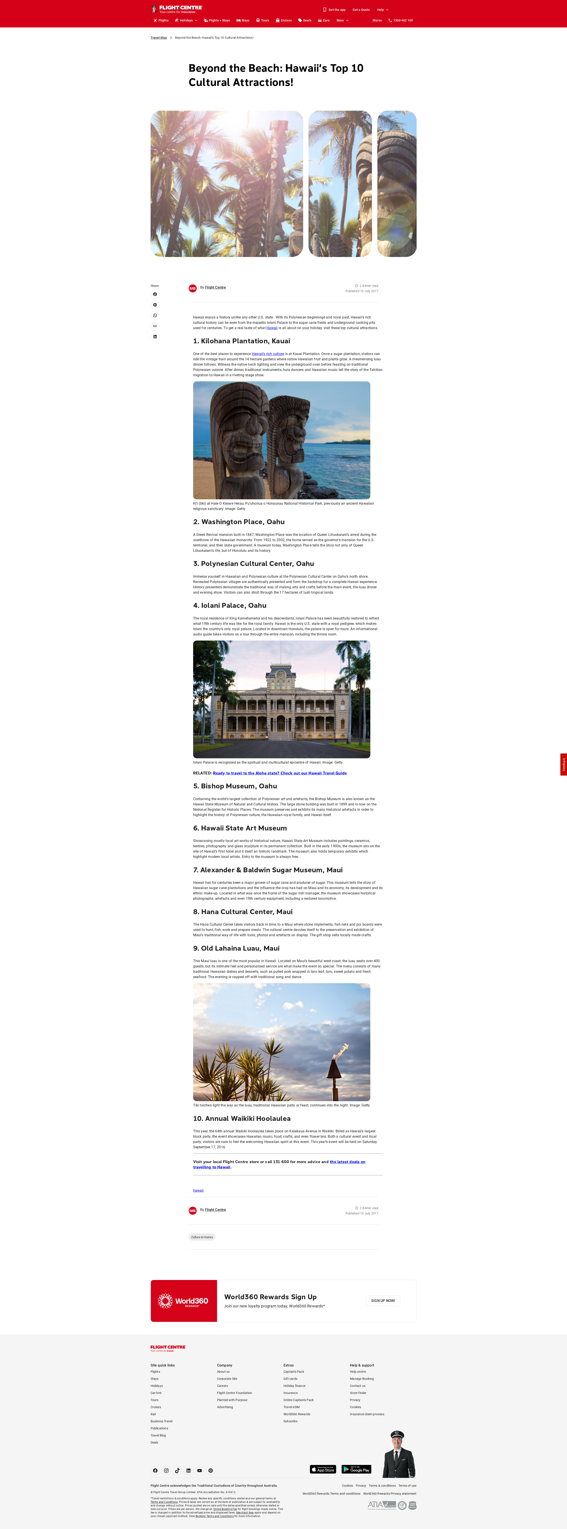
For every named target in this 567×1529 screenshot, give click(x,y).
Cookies (355, 1407)
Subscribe (290, 1421)
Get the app (337, 10)
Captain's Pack (294, 1371)
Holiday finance (294, 1386)
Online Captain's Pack (299, 1400)
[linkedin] (188, 1470)
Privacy (355, 1400)
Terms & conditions (382, 1485)
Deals (307, 20)
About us (223, 1371)
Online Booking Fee (225, 1509)
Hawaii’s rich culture (268, 354)
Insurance (291, 1393)
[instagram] (166, 1470)
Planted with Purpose (232, 1400)
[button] (563, 764)
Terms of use (407, 1485)
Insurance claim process (367, 1414)
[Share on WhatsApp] (155, 315)
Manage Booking (362, 1378)
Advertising (225, 1407)
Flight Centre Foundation (234, 1393)
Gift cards (290, 1378)
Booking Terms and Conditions (215, 1516)
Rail (153, 1414)
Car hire (156, 1393)
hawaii (198, 1190)
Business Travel (162, 1421)
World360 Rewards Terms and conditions (331, 1493)
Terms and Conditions (164, 1502)
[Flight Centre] (168, 1349)
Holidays (186, 20)
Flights (164, 20)
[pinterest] (210, 1470)
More (340, 20)
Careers (222, 1386)
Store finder (358, 1393)
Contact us (357, 1386)
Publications (159, 1428)
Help (380, 10)
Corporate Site (227, 1378)
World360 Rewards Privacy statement (390, 1493)
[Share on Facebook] (155, 294)
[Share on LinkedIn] (155, 336)
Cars (326, 20)
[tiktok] (177, 1470)
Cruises (286, 20)
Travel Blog (158, 1435)
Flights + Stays (219, 20)
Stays (246, 20)
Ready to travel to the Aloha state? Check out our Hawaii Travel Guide (280, 773)
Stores (377, 20)
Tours (265, 20)
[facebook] (155, 1470)
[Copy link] (155, 326)
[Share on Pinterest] (155, 304)
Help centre (358, 1371)
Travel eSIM (292, 1407)
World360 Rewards (297, 1414)
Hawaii (272, 328)
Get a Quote (361, 10)
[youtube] (199, 1470)
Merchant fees (245, 1512)
